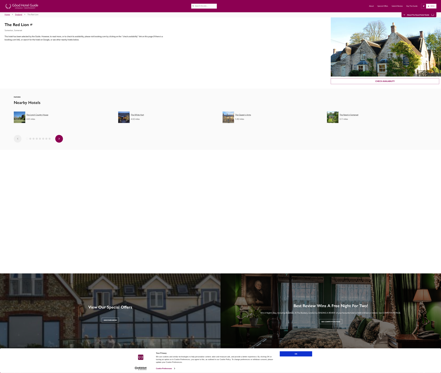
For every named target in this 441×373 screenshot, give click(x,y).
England (18, 15)
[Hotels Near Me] (423, 6)
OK (296, 354)
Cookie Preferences (164, 368)
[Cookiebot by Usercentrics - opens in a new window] (141, 368)
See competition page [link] (330, 322)
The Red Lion (32, 15)
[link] (193, 6)
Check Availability (385, 81)
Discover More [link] (110, 320)
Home (7, 15)
